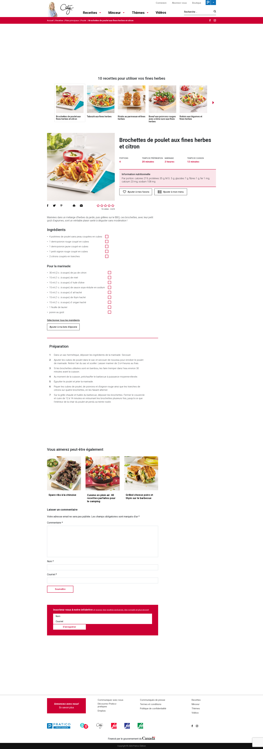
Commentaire (55, 522)
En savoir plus (66, 705)
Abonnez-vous (179, 3)
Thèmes (138, 13)
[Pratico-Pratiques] (60, 726)
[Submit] (214, 12)
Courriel (52, 574)
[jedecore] (127, 726)
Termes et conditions (150, 704)
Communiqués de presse (152, 700)
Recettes (90, 13)
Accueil (50, 20)
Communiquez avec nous (110, 700)
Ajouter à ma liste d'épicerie (63, 327)
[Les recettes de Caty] (60, 8)
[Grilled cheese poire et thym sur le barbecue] (141, 473)
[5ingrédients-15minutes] (84, 726)
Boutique (196, 3)
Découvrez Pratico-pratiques (107, 705)
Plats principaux (72, 20)
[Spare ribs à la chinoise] (64, 473)
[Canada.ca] (148, 738)
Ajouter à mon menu (173, 191)
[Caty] (100, 726)
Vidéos (161, 12)
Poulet (83, 20)
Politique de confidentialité (153, 708)
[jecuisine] (114, 726)
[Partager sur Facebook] (47, 205)
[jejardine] (141, 726)
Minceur (114, 13)
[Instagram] (215, 20)
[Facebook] (210, 20)
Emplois (102, 710)
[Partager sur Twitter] (54, 205)
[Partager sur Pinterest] (61, 205)
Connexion (161, 3)
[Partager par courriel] (81, 205)
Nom (50, 561)
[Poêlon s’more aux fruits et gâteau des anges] (103, 473)
